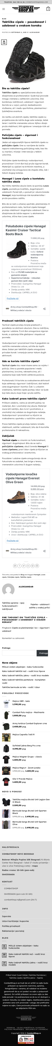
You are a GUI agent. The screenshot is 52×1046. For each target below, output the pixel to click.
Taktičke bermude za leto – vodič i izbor (21, 687)
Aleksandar (35, 32)
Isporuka (6, 916)
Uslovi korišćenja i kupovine (15, 921)
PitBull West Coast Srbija (16, 975)
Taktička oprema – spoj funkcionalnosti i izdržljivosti (13, 606)
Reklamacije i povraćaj (13, 931)
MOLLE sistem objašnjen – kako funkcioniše (22, 667)
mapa (35, 866)
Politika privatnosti (11, 926)
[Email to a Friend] (28, 566)
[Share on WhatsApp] (15, 566)
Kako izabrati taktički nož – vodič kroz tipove (23, 671)
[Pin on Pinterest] (33, 566)
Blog (4, 19)
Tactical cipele (9, 365)
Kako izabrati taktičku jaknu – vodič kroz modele (25, 675)
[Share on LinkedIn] (37, 566)
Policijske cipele (13, 577)
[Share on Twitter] (24, 566)
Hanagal (37, 575)
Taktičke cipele (25, 577)
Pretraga (6, 648)
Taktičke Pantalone (37, 975)
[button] (3, 9)
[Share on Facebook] (19, 566)
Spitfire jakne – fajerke (33, 978)
